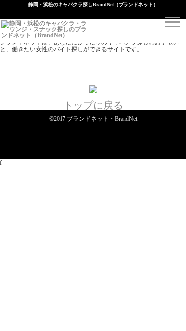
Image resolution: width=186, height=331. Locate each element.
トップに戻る (93, 105)
